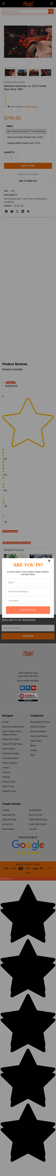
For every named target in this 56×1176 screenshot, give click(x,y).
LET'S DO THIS (28, 610)
